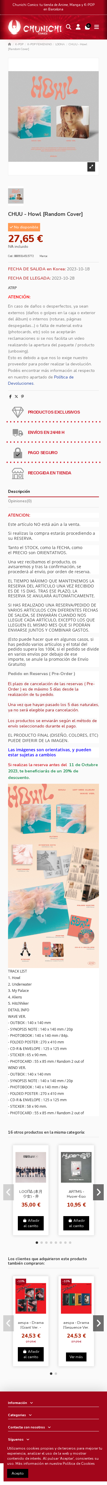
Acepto (18, 1473)
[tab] (53, 502)
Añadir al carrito (31, 1223)
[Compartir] (10, 396)
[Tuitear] (16, 396)
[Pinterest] (22, 396)
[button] (37, 1242)
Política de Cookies (79, 1463)
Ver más (76, 1357)
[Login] (78, 27)
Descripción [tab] (19, 491)
